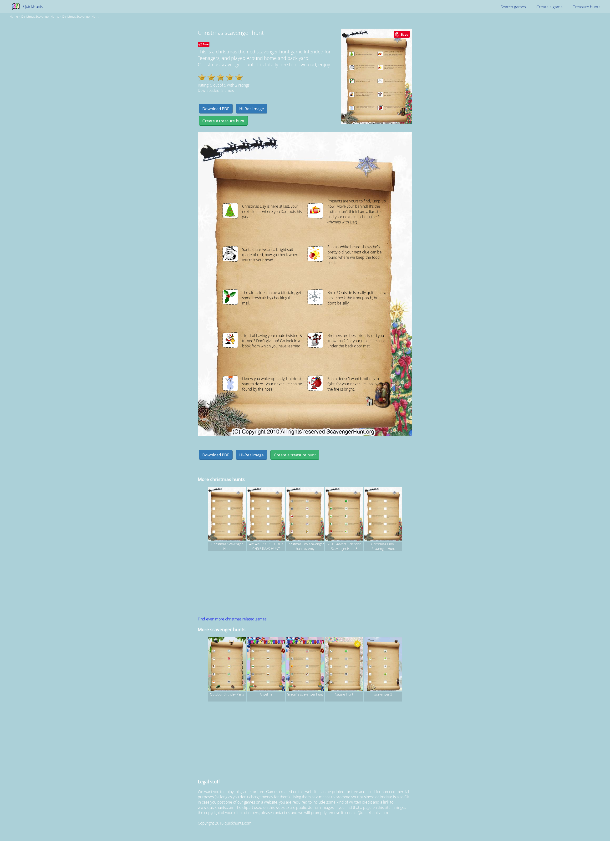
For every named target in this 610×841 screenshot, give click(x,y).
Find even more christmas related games (232, 619)
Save (404, 34)
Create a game (549, 7)
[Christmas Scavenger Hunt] (227, 514)
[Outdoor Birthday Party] (227, 664)
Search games (513, 7)
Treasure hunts (586, 7)
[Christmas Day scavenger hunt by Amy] (305, 514)
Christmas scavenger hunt (80, 16)
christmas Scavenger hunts (40, 16)
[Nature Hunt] (344, 664)
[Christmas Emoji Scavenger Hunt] (383, 514)
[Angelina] (266, 664)
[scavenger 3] (383, 664)
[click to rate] (202, 77)
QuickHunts (33, 6)
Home (14, 16)
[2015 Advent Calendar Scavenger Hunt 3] (344, 514)
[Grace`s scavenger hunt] (305, 664)
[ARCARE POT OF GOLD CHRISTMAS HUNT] (266, 514)
